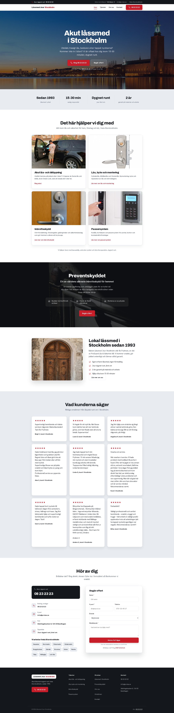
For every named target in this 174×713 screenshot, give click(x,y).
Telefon (117, 604)
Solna (66, 649)
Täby (34, 654)
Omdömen (98, 694)
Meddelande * (93, 623)
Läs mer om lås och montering (102, 183)
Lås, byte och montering (77, 684)
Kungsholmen (37, 649)
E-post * (92, 604)
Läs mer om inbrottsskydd (44, 240)
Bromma (57, 649)
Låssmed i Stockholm (102, 679)
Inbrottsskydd (73, 689)
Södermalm (68, 644)
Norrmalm (46, 644)
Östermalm (57, 644)
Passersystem (73, 694)
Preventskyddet (100, 684)
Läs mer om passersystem (101, 240)
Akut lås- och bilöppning (77, 679)
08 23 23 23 (86, 69)
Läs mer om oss (97, 377)
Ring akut (38, 183)
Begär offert (99, 63)
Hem (95, 7)
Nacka (73, 649)
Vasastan (36, 644)
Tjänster (103, 7)
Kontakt (119, 7)
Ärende (91, 614)
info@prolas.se (122, 2)
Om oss (111, 7)
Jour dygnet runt (43, 2)
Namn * (91, 595)
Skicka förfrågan (114, 640)
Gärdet (48, 649)
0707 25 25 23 (120, 648)
